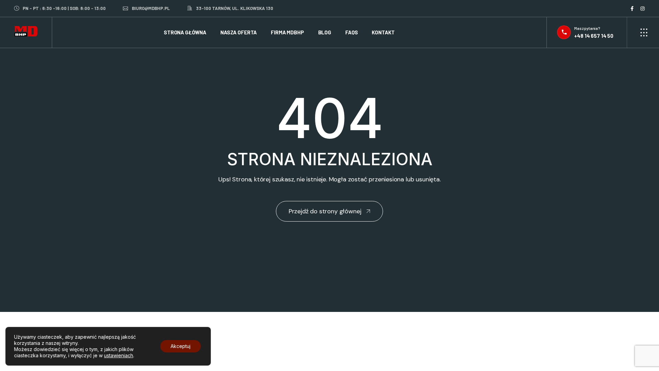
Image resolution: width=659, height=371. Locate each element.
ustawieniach (118, 355)
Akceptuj (180, 346)
